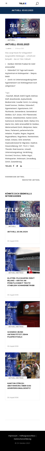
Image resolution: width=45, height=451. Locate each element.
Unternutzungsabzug (13, 152)
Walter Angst (27, 155)
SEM (20, 139)
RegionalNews (11, 136)
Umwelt (28, 149)
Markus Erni (34, 121)
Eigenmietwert (11, 108)
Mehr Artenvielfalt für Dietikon (27, 124)
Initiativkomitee (19, 118)
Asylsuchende (26, 99)
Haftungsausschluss (27, 436)
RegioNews (22, 136)
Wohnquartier (10, 158)
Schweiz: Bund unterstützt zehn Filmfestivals (17, 334)
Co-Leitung (33, 102)
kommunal (19, 121)
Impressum (12, 436)
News (7, 130)
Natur (35, 127)
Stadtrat (34, 143)
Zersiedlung (31, 158)
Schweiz (14, 139)
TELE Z (25, 146)
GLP (14, 114)
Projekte (16, 133)
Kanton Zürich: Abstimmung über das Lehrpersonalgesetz (19, 385)
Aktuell (11, 40)
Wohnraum (21, 158)
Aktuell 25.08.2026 (17, 232)
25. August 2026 (12, 241)
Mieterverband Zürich (13, 127)
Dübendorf (30, 105)
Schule (7, 139)
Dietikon (21, 105)
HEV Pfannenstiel (29, 114)
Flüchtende (9, 111)
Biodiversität (10, 102)
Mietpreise (27, 127)
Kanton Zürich (31, 118)
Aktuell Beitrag (16, 273)
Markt (26, 121)
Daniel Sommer (11, 105)
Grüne (19, 114)
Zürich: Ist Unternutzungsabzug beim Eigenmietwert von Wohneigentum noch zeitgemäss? (21, 82)
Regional (30, 133)
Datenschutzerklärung (22, 439)
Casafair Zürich (22, 102)
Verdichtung (27, 152)
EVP (31, 108)
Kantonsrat (9, 121)
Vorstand (8, 155)
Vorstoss (17, 155)
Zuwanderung (16, 161)
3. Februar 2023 (19, 48)
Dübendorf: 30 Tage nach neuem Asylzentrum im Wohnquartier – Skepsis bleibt (21, 73)
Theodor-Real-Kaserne (14, 149)
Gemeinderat (20, 111)
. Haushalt (9, 96)
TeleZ (31, 146)
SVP (20, 146)
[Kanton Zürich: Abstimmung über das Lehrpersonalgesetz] (22, 365)
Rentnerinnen (33, 136)
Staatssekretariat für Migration (17, 143)
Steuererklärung (11, 146)
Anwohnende (15, 99)
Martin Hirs (9, 124)
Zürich (7, 161)
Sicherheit (26, 139)
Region (23, 133)
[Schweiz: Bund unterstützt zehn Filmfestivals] (22, 314)
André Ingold (25, 96)
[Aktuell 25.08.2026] (22, 214)
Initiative (8, 118)
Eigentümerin (23, 108)
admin (9, 48)
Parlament (15, 130)
